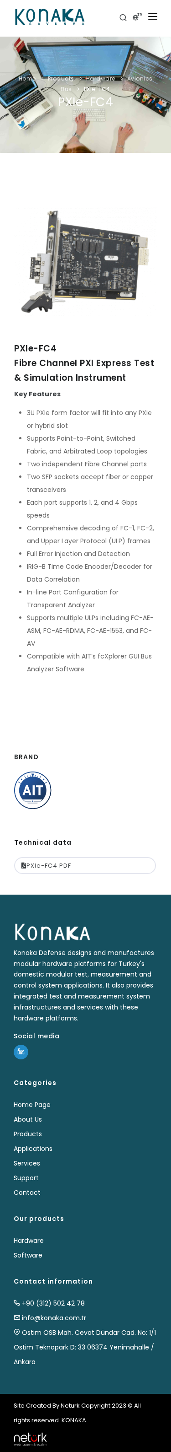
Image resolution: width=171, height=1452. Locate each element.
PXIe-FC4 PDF (48, 865)
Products (61, 78)
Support (26, 1177)
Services (27, 1163)
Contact (27, 1192)
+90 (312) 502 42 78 (52, 1303)
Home (27, 78)
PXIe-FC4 (97, 89)
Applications (33, 1148)
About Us (28, 1119)
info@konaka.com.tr (53, 1317)
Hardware (100, 78)
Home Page (32, 1104)
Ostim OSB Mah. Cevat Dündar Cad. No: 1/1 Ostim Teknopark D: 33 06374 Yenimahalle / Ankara (85, 1347)
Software (28, 1255)
